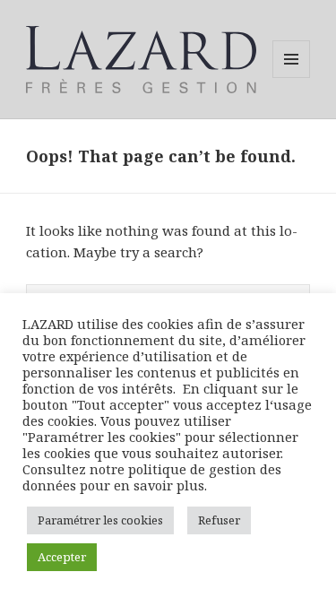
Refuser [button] (219, 520)
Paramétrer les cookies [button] (100, 520)
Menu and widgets (291, 77)
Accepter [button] (62, 557)
